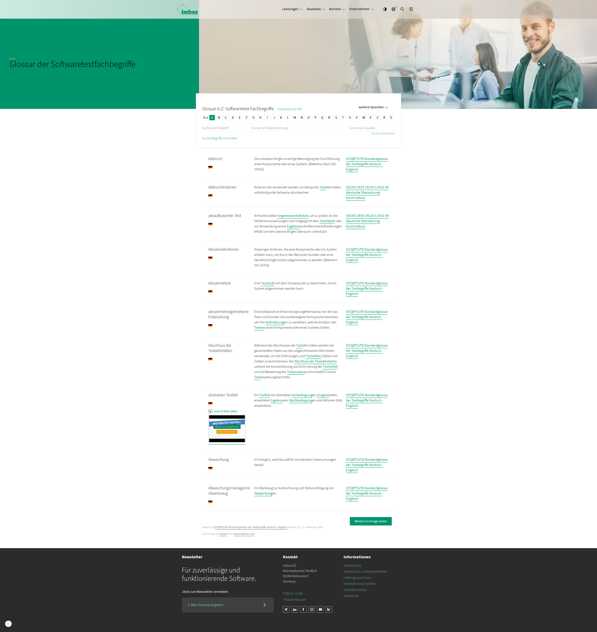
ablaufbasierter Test (224, 216)
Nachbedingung (300, 400)
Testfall (264, 395)
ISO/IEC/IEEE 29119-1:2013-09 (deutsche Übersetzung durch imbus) (367, 192)
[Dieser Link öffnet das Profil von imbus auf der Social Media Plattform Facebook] (303, 609)
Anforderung (275, 322)
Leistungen (290, 9)
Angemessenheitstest (292, 215)
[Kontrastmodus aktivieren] (385, 9)
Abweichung (218, 459)
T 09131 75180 (293, 593)
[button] (402, 9)
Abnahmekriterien (223, 249)
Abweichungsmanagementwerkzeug (229, 490)
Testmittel (313, 356)
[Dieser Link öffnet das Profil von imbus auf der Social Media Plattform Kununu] (329, 609)
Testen (259, 327)
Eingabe (323, 395)
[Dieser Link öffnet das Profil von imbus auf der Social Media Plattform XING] (286, 609)
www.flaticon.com (244, 534)
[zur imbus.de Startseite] (187, 9)
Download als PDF (290, 109)
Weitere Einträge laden (370, 521)
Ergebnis (293, 226)
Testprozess (295, 371)
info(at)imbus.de (294, 599)
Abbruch (215, 159)
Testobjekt (327, 221)
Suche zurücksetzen (383, 133)
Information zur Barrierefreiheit (365, 571)
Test (323, 187)
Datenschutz (352, 565)
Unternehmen (359, 9)
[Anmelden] (411, 9)
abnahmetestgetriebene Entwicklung (228, 314)
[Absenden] (265, 604)
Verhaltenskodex (355, 589)
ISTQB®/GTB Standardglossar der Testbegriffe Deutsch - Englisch (367, 164)
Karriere (335, 9)
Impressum (351, 595)
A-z (205, 117)
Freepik (223, 534)
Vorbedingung (302, 395)
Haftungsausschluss (357, 577)
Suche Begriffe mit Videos (220, 138)
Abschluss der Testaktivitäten (220, 348)
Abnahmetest (219, 283)
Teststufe (268, 283)
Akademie (314, 9)
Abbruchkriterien (222, 187)
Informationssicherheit (359, 583)
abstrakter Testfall (223, 395)
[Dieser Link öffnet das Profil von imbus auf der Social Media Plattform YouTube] (320, 609)
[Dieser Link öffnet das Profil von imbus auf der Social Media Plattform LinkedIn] (295, 609)
